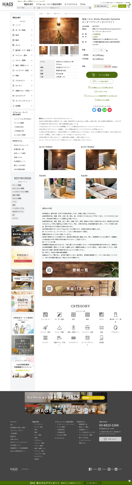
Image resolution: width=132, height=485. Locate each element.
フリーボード (39, 424)
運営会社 (13, 436)
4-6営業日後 (97, 34)
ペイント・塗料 (39, 451)
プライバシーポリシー (17, 430)
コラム (82, 4)
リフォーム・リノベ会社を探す (49, 4)
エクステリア (39, 456)
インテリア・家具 (40, 454)
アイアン (15, 218)
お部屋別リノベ (19, 161)
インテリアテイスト (85, 440)
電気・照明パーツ (40, 448)
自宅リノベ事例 (19, 153)
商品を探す (28, 4)
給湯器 (37, 459)
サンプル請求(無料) (102, 81)
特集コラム (18, 157)
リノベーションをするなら (22, 119)
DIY (13, 215)
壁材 (36, 432)
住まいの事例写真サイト (17, 451)
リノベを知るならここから (87, 432)
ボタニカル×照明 (18, 188)
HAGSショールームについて (18, 442)
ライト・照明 (39, 446)
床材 (36, 430)
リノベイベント (70, 4)
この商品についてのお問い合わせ (102, 87)
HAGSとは (13, 422)
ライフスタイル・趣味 (85, 435)
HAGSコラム (81, 422)
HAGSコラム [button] (17, 141)
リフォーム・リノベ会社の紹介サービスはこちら (102, 96)
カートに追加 (104, 75)
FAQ (11, 425)
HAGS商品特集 (19, 169)
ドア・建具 (38, 435)
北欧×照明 (16, 195)
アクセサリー (38, 440)
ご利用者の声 (19, 131)
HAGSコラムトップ (21, 145)
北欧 (13, 205)
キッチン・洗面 (39, 443)
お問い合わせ (14, 439)
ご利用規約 (13, 433)
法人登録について (15, 445)
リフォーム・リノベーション (65, 424)
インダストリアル (18, 208)
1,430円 (95, 37)
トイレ (14, 202)
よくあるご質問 (19, 135)
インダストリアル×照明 (20, 192)
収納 (36, 438)
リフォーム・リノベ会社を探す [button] (20, 113)
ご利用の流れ (19, 127)
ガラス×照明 (16, 198)
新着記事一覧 (19, 149)
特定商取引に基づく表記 (17, 427)
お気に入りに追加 (103, 100)
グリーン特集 (16, 185)
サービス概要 (19, 123)
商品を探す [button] (17, 17)
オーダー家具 (39, 427)
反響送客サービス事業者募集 (19, 448)
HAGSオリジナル (17, 212)
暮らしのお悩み (19, 165)
